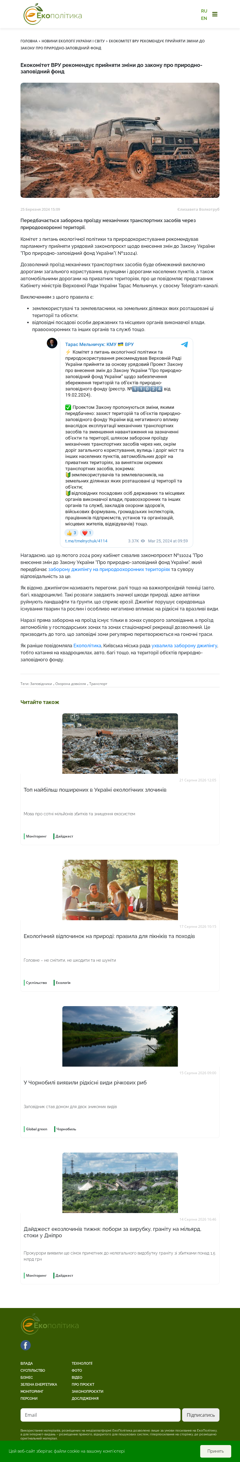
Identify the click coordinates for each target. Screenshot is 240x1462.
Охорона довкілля (70, 683)
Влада (26, 1363)
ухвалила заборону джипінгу (184, 645)
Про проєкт (83, 1385)
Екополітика (87, 645)
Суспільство (32, 1370)
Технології (82, 1363)
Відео (77, 1378)
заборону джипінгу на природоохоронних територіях (109, 569)
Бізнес (26, 1378)
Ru (204, 11)
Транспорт (98, 683)
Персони (28, 1399)
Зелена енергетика (38, 1385)
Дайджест (64, 836)
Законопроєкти (87, 1392)
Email (31, 1415)
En (204, 18)
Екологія (63, 982)
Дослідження (85, 1399)
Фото (77, 1370)
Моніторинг (31, 1392)
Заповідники (41, 683)
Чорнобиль (66, 1129)
